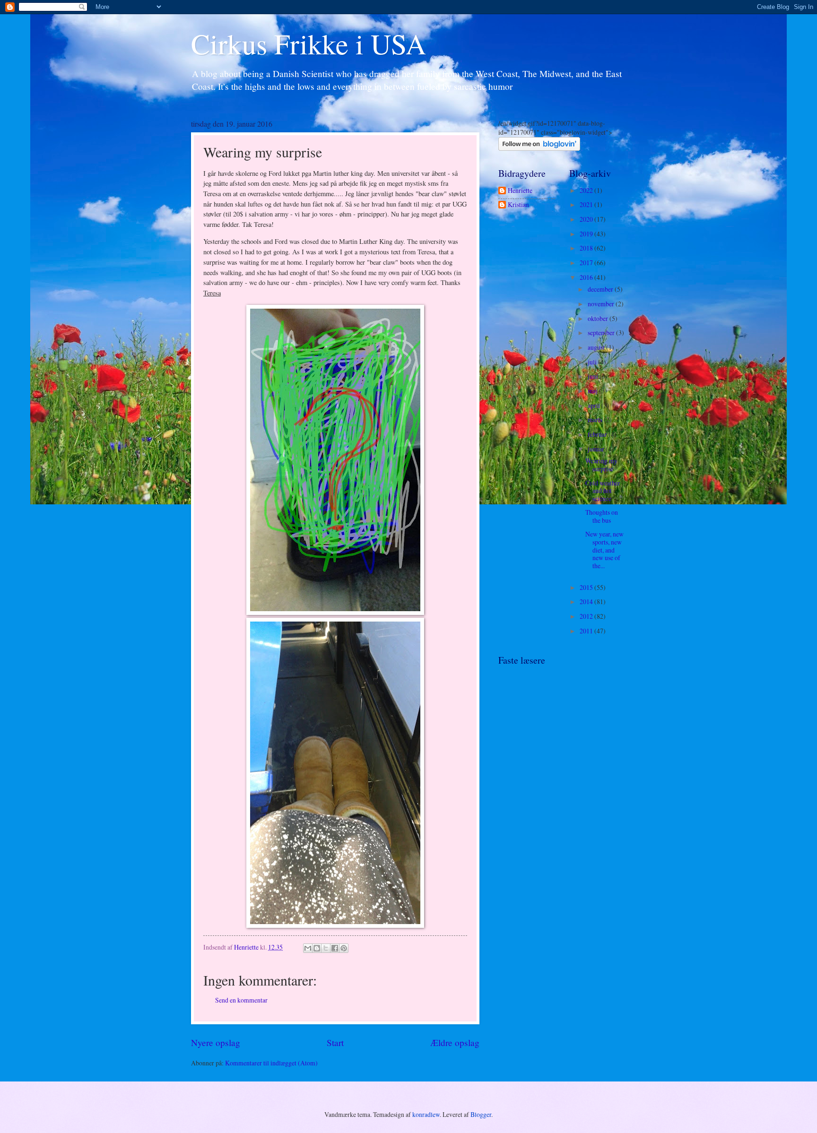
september (602, 332)
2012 (587, 616)
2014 (587, 601)
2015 (587, 587)
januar (597, 448)
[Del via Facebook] (334, 948)
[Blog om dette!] (317, 948)
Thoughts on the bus (601, 516)
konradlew (426, 1114)
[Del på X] (325, 948)
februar (598, 434)
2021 (587, 204)
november (602, 303)
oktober (598, 318)
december (601, 289)
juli (593, 361)
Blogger (480, 1114)
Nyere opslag (215, 1042)
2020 (587, 219)
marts (596, 419)
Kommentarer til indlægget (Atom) (271, 1062)
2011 (587, 630)
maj (593, 390)
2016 (587, 277)
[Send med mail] (308, 948)
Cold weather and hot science (602, 490)
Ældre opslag (454, 1042)
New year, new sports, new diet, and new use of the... (604, 549)
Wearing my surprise (601, 464)
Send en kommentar (241, 999)
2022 (587, 190)
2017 (587, 262)
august (597, 347)
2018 (587, 247)
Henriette (520, 191)
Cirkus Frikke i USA (308, 43)
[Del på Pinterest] (343, 948)
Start (335, 1042)
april (594, 405)
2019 (587, 233)
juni (594, 376)
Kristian (518, 205)
